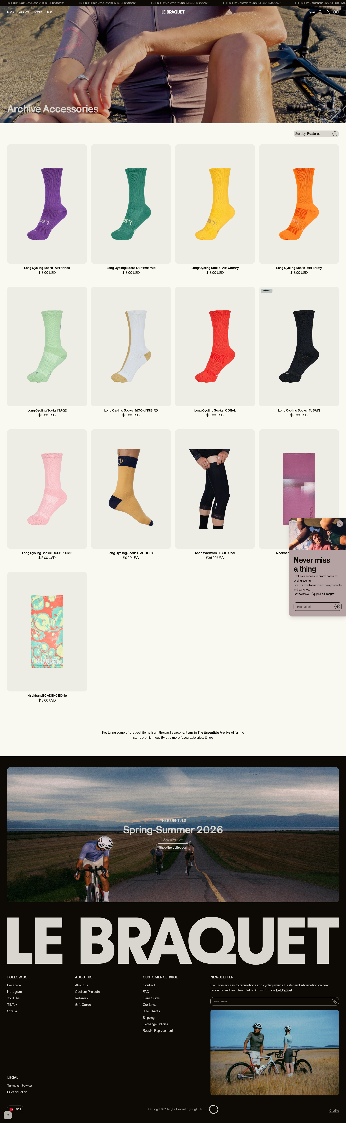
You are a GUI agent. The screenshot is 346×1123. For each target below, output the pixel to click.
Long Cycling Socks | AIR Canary (215, 268)
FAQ (146, 991)
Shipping (148, 1017)
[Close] (340, 523)
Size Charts (151, 1011)
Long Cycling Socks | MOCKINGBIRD (131, 410)
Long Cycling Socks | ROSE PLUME (47, 553)
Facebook (14, 985)
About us (81, 985)
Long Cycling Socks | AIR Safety (299, 268)
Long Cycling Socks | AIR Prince (47, 268)
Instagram (14, 991)
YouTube (13, 998)
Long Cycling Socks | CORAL (215, 410)
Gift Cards (83, 1004)
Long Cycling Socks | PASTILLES (131, 553)
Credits (334, 1111)
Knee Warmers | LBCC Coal (215, 553)
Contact (149, 985)
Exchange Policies (155, 1024)
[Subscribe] (337, 606)
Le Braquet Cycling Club (187, 1109)
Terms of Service (19, 1085)
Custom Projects (87, 991)
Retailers (81, 998)
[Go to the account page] (327, 12)
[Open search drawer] (320, 12)
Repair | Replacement (158, 1030)
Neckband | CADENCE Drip (47, 695)
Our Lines (150, 1004)
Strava (12, 1011)
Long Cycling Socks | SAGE (46, 410)
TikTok (12, 1004)
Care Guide (151, 998)
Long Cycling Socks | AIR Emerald (131, 268)
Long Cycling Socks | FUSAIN (299, 410)
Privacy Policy (17, 1092)
